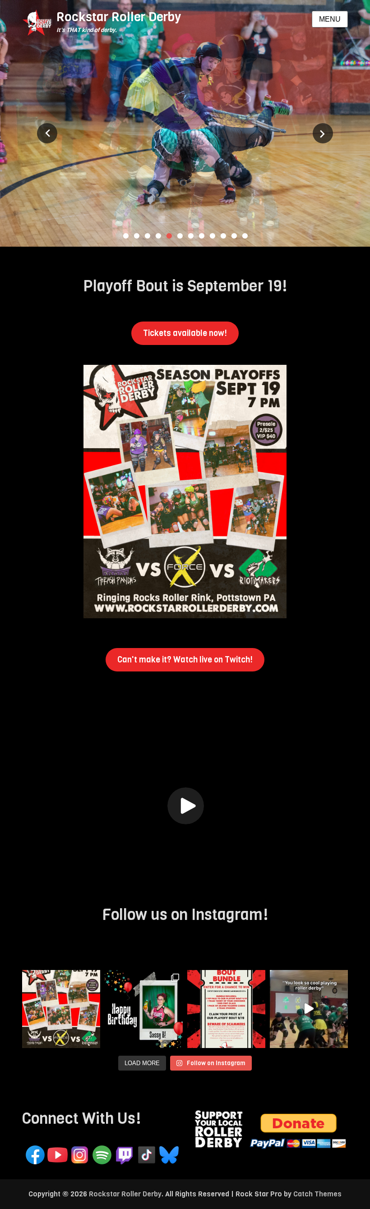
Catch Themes (317, 1194)
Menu (330, 19)
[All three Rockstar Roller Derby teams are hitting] (61, 1009)
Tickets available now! (185, 333)
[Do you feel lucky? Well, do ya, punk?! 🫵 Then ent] (226, 1009)
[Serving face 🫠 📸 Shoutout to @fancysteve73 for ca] (309, 1009)
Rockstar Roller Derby (118, 17)
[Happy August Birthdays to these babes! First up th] (144, 1009)
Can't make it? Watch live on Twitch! (185, 659)
